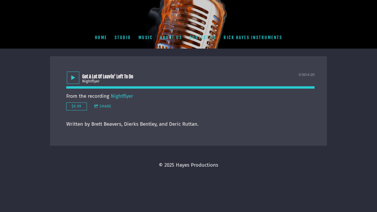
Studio (123, 37)
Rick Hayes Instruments (253, 37)
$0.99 (76, 106)
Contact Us (202, 37)
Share (105, 106)
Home (101, 37)
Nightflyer (122, 96)
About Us (171, 37)
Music (145, 37)
